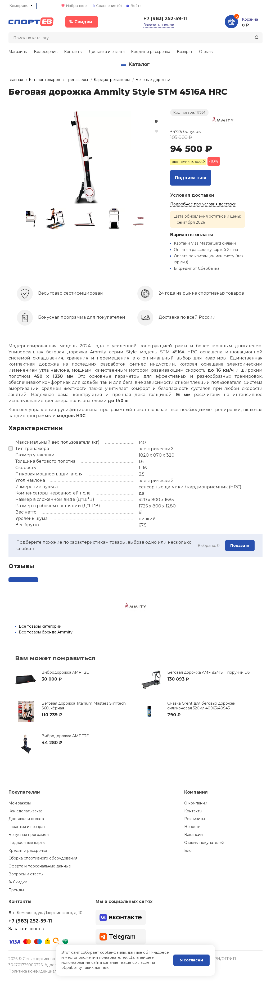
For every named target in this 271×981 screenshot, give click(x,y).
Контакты (73, 51)
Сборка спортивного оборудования (42, 858)
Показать (240, 545)
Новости (192, 826)
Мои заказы (19, 803)
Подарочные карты (26, 842)
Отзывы (206, 51)
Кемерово (19, 5)
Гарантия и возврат (26, 826)
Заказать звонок (158, 24)
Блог (188, 850)
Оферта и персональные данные (39, 866)
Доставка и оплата (107, 51)
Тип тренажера (32, 448)
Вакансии (193, 834)
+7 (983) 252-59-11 (165, 18)
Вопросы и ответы (25, 874)
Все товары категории (40, 626)
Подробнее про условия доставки (203, 204)
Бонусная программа (28, 834)
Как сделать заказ (25, 811)
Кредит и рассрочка (150, 51)
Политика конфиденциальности (39, 971)
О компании (195, 803)
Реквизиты (194, 818)
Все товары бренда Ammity (46, 632)
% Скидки (17, 882)
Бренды (16, 890)
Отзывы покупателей (204, 842)
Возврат (185, 51)
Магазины (18, 51)
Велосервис (45, 51)
